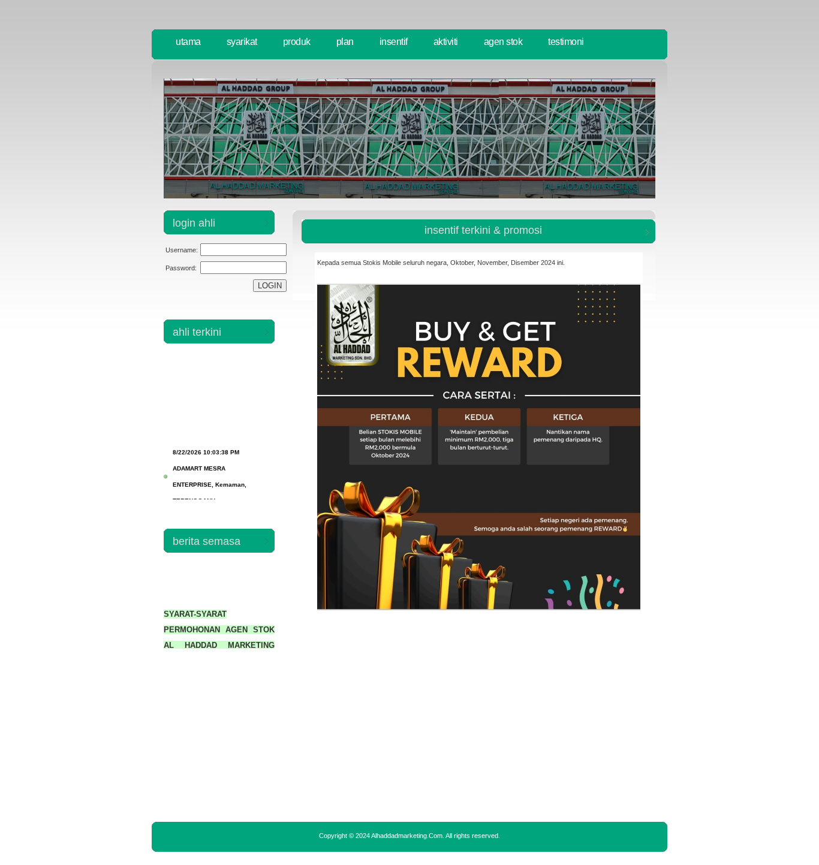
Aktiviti (445, 42)
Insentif (394, 42)
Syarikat (242, 42)
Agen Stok (503, 42)
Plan (345, 42)
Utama (188, 42)
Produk (297, 42)
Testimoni (566, 42)
